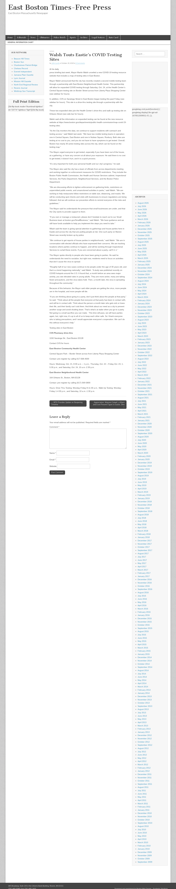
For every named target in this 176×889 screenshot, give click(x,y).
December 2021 (145, 385)
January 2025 (144, 265)
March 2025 (143, 258)
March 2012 (143, 764)
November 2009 (145, 855)
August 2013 (143, 709)
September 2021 (145, 394)
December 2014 (145, 657)
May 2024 (142, 291)
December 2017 (145, 540)
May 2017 (142, 563)
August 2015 (143, 631)
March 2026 (143, 219)
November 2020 (145, 427)
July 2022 (142, 362)
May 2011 (142, 797)
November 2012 (145, 738)
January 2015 (144, 654)
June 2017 (142, 560)
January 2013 (144, 732)
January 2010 (144, 849)
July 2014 (142, 674)
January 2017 (144, 576)
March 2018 (143, 531)
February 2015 (144, 651)
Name (53, 453)
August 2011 (143, 787)
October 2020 (144, 430)
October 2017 (144, 547)
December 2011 (145, 774)
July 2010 (142, 829)
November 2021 (145, 388)
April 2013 (142, 722)
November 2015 (145, 622)
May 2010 (142, 836)
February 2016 (144, 612)
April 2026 (142, 216)
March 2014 (143, 687)
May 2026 (142, 213)
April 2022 (142, 372)
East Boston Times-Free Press (59, 7)
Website (53, 466)
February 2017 (144, 573)
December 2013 (145, 696)
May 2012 (142, 758)
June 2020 (142, 443)
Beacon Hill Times (21, 59)
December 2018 (145, 501)
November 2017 (145, 544)
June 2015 (142, 638)
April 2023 (142, 333)
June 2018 (142, 521)
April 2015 (142, 644)
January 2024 (144, 303)
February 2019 (144, 495)
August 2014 (143, 670)
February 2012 (144, 768)
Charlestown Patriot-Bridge (25, 65)
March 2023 (143, 336)
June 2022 (142, 365)
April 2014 (142, 683)
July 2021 (142, 401)
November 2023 (145, 310)
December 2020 (145, 424)
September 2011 (145, 784)
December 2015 (145, 618)
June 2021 (142, 404)
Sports (73, 37)
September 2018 (145, 511)
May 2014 (142, 680)
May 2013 (142, 719)
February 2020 (144, 456)
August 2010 (143, 826)
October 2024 (144, 274)
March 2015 (143, 648)
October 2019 (144, 469)
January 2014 (144, 693)
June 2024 (142, 287)
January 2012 (144, 771)
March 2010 (143, 842)
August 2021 (143, 398)
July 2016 (142, 596)
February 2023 (144, 339)
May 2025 (142, 251)
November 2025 (145, 232)
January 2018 (144, 537)
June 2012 (142, 755)
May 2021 (142, 407)
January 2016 (144, 615)
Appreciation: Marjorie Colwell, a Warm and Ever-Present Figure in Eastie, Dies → (109, 404)
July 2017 (142, 557)
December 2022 (145, 346)
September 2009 (145, 862)
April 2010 (142, 839)
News (33, 37)
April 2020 (142, 449)
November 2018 (145, 505)
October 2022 (144, 352)
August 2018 (143, 514)
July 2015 (142, 635)
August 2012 (143, 748)
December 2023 (145, 307)
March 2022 (143, 375)
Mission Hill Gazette (22, 81)
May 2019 (142, 485)
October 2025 (144, 235)
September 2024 (145, 277)
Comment (54, 427)
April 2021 (142, 411)
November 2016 (145, 583)
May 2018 (142, 524)
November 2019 (145, 466)
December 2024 (145, 268)
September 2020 (145, 433)
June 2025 (142, 248)
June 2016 (142, 599)
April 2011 (142, 800)
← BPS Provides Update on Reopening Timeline (66, 403)
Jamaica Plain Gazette (23, 75)
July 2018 (142, 518)
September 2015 (145, 628)
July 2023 (142, 323)
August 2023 (143, 320)
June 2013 (142, 716)
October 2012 (144, 742)
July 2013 (142, 712)
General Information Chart (20, 42)
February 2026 (144, 222)
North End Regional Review (26, 85)
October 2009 (144, 859)
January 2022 (144, 381)
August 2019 (143, 475)
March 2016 (143, 609)
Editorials (21, 37)
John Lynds (56, 63)
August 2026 (143, 203)
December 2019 (145, 463)
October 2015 (144, 625)
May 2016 (142, 602)
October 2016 (144, 586)
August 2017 (143, 553)
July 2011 (142, 790)
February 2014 (144, 690)
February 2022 (144, 378)
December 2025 (145, 229)
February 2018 (144, 534)
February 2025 (144, 261)
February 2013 (144, 729)
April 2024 (142, 294)
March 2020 (143, 453)
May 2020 (142, 446)
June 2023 (142, 326)
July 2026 (142, 206)
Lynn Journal (19, 78)
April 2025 (142, 255)
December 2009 (145, 852)
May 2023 (142, 329)
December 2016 (145, 579)
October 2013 (144, 703)
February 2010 (144, 846)
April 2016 (142, 605)
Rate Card (113, 37)
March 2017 (143, 570)
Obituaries (45, 37)
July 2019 (142, 479)
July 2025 (142, 245)
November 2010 (145, 816)
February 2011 (144, 807)
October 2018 (144, 508)
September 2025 (145, 239)
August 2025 (143, 242)
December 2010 (145, 813)
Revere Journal (20, 88)
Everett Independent (23, 71)
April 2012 (142, 761)
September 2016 (145, 589)
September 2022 (145, 355)
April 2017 (142, 566)
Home (10, 37)
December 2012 (145, 735)
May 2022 (142, 368)
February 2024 (144, 300)
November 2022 (145, 349)
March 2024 (143, 297)
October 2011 (143, 781)
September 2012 (145, 745)
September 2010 (145, 823)
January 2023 (144, 342)
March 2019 (143, 492)
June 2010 (142, 833)
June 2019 (142, 482)
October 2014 (144, 664)
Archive (83, 37)
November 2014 (145, 661)
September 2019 (145, 472)
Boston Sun (19, 62)
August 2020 (143, 437)
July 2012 (142, 751)
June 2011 (142, 794)
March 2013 (143, 726)
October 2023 (144, 313)
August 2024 (143, 281)
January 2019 (144, 498)
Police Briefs (60, 37)
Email (53, 460)
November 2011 (145, 777)
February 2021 (144, 417)
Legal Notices (98, 37)
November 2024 (145, 271)
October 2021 (144, 391)
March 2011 (143, 803)
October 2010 (144, 820)
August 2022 (143, 359)
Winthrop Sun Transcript (24, 91)
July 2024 (142, 284)
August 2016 (143, 592)
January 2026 (144, 226)
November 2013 (145, 700)
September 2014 (145, 667)
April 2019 (142, 489)
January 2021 (144, 420)
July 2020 (142, 440)
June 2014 (142, 677)
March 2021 (143, 414)
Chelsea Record (21, 68)
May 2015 (142, 641)
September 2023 (145, 316)
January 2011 (143, 810)
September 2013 (145, 706)
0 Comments (80, 63)
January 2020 (144, 459)
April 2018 (142, 527)
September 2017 (145, 550)
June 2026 (142, 209)
